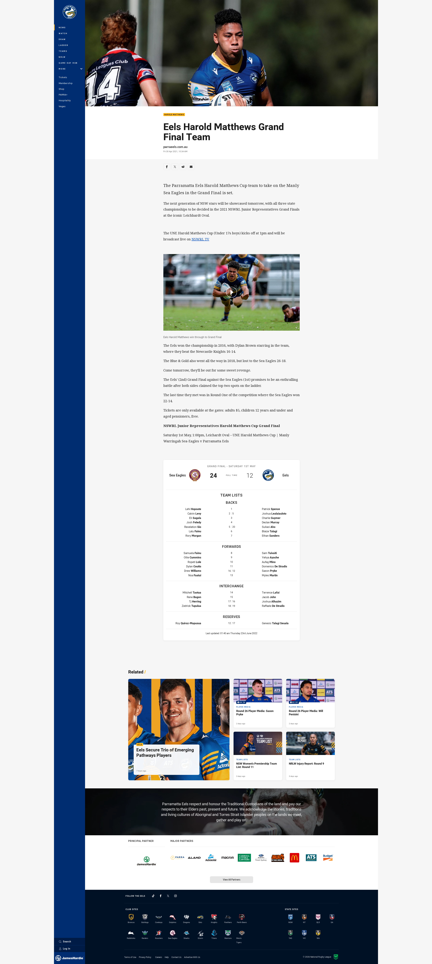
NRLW (62, 57)
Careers (158, 957)
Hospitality (65, 100)
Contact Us (176, 957)
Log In (66, 948)
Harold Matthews (174, 115)
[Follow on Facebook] (160, 896)
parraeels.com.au (175, 147)
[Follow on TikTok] (153, 896)
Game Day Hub (68, 63)
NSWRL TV (200, 239)
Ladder (63, 45)
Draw (62, 39)
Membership (66, 83)
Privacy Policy (145, 957)
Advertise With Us (192, 957)
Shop (61, 88)
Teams (63, 51)
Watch (63, 33)
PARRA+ (63, 94)
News (62, 27)
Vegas (62, 106)
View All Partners (231, 879)
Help (167, 957)
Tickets (63, 77)
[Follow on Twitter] (168, 896)
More (62, 68)
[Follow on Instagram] (175, 896)
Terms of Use (130, 957)
